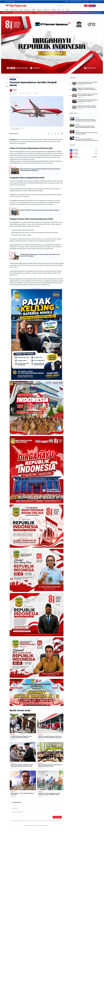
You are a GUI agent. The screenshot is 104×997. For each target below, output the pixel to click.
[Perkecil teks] (7, 79)
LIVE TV (91, 5)
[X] (93, 2)
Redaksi (66, 1)
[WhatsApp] (51, 133)
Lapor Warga (85, 1)
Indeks (80, 1)
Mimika (7, 9)
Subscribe (95, 156)
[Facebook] (91, 2)
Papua (20, 9)
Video (67, 9)
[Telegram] (55, 133)
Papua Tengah (14, 9)
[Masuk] (97, 5)
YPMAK (33, 9)
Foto (63, 9)
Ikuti (96, 150)
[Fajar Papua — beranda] (16, 5)
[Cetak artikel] (7, 86)
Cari (86, 5)
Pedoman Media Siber (73, 1)
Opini (59, 9)
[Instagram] (96, 2)
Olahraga (53, 9)
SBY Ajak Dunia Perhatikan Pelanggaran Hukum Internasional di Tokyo (56, 12)
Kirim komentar (57, 817)
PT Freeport (27, 9)
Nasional (39, 9)
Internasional (46, 9)
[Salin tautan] (62, 133)
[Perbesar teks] (7, 82)
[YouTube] (98, 2)
